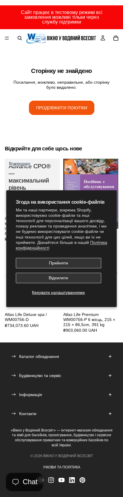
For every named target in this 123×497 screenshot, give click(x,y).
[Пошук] (19, 38)
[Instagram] (51, 480)
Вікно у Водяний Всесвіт (68, 456)
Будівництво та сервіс (40, 375)
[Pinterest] (82, 480)
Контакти (27, 413)
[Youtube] (61, 480)
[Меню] (7, 38)
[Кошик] (115, 38)
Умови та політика (61, 467)
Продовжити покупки (61, 107)
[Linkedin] (72, 480)
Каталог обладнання (39, 356)
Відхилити (58, 277)
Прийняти (58, 263)
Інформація (30, 394)
